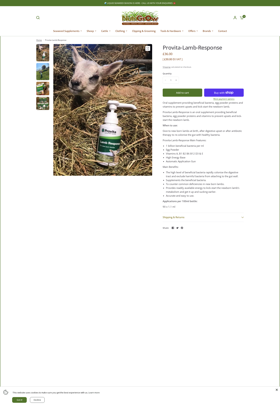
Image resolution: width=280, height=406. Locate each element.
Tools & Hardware (170, 31)
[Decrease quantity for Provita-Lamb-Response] (165, 80)
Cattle (104, 31)
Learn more (94, 392)
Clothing (120, 31)
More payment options (223, 99)
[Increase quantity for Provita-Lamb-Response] (176, 80)
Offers (191, 31)
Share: (166, 228)
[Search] (38, 17)
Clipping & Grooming (144, 31)
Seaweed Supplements (66, 31)
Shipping (166, 67)
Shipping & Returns (173, 217)
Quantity (167, 73)
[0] (241, 17)
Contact (222, 31)
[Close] (276, 389)
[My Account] (235, 17)
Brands (207, 31)
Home (39, 40)
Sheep (90, 31)
